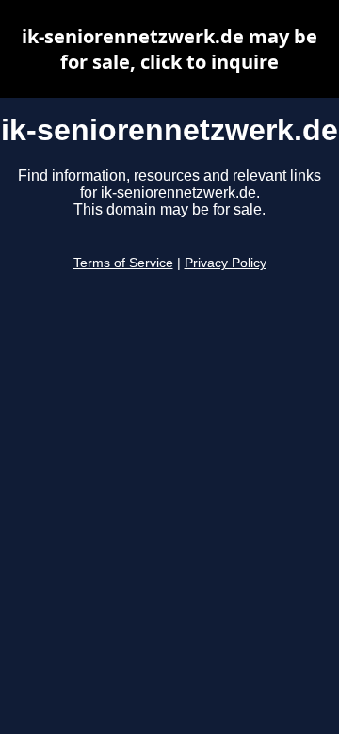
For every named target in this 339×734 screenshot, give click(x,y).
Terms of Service (123, 263)
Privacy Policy (225, 263)
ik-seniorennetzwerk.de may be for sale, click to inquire (169, 49)
